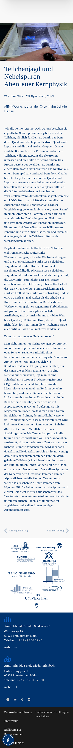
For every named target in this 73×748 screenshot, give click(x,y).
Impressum (11, 721)
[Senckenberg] (21, 574)
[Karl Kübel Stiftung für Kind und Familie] (49, 547)
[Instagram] (14, 699)
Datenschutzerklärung (18, 712)
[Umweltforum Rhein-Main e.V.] (53, 574)
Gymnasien (38, 96)
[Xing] (22, 699)
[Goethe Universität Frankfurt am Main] (20, 547)
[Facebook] (7, 699)
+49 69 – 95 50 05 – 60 (29, 680)
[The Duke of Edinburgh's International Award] (51, 589)
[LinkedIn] (29, 699)
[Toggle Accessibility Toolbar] (8, 739)
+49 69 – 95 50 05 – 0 (28, 640)
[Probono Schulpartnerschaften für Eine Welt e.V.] (49, 558)
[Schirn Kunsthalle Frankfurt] (26, 558)
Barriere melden (14, 743)
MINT (50, 96)
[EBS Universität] (36, 601)
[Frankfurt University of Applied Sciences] (21, 589)
